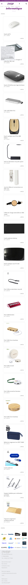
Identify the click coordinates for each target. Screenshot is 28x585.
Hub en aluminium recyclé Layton (13, 161)
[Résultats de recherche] (26, 4)
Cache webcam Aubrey (10, 238)
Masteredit (6, 582)
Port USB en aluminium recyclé (13, 289)
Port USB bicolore (9, 315)
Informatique (17, 6)
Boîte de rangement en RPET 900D (14, 442)
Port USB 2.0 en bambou (11, 340)
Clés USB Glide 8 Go (9, 110)
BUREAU (12, 6)
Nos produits (7, 6)
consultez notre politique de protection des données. (7, 58)
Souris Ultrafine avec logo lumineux (14, 85)
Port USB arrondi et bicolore (12, 391)
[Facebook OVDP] (19, 4)
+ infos (22, 38)
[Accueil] (10, 5)
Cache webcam (8, 468)
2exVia (5, 580)
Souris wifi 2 (7, 34)
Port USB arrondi (9, 366)
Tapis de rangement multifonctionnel (10, 519)
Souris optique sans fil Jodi (11, 263)
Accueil (2, 6)
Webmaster (4, 579)
